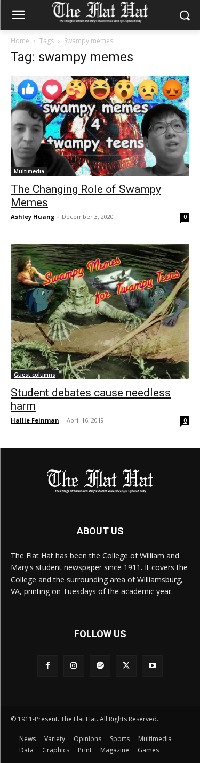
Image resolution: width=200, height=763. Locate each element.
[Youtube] (152, 665)
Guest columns (34, 374)
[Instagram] (73, 665)
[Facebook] (47, 665)
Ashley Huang (32, 217)
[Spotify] (100, 665)
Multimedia (29, 171)
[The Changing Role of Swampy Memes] (100, 126)
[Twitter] (126, 665)
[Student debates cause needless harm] (100, 311)
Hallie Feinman (35, 420)
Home (20, 40)
